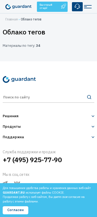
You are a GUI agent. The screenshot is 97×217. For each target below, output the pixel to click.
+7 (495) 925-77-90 (32, 160)
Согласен (15, 210)
